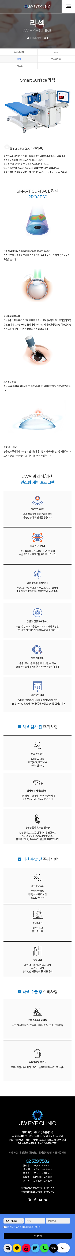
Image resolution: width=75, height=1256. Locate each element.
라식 (56, 52)
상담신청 (38, 1235)
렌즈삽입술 (56, 58)
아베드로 (18, 65)
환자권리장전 (45, 1152)
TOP (53, 1248)
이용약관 (13, 1152)
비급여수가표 (59, 1152)
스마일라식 (19, 52)
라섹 (19, 58)
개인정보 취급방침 (28, 1152)
